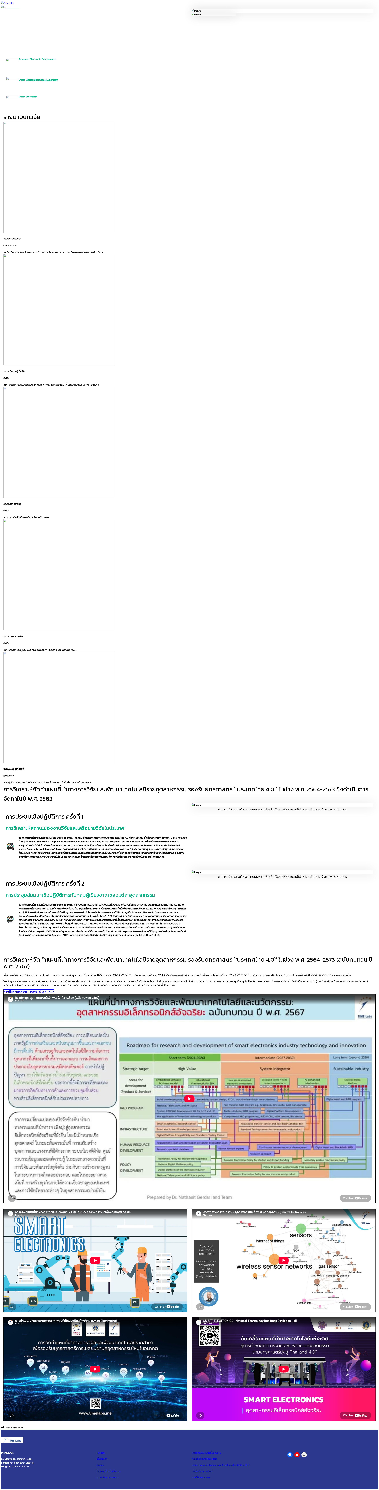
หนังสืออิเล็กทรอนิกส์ (202, 1471)
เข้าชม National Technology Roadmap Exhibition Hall (220, 1465)
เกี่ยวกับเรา (102, 1459)
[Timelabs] (7, 3)
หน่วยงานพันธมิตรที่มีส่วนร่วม (206, 1452)
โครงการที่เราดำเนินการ (108, 1471)
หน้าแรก (101, 1452)
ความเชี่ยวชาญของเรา (107, 1477)
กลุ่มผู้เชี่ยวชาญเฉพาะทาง (204, 1459)
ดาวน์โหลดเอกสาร (201, 1477)
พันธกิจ (100, 1465)
